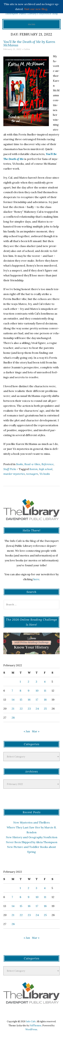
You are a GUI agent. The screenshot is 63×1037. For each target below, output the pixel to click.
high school (45, 469)
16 (29, 699)
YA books (44, 473)
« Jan (27, 731)
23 (29, 708)
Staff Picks (9, 469)
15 (21, 699)
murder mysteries (14, 473)
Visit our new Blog (35, 9)
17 (37, 699)
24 (37, 708)
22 (21, 708)
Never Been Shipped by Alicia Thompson (31, 842)
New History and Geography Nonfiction (31, 837)
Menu (31, 24)
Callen (27, 49)
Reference (47, 464)
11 (45, 690)
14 (13, 699)
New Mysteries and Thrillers (31, 822)
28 (13, 717)
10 (37, 690)
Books (19, 464)
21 (13, 708)
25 (45, 708)
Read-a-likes (32, 464)
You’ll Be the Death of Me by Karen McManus (29, 43)
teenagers (32, 473)
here (36, 579)
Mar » (35, 731)
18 (45, 699)
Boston (33, 469)
